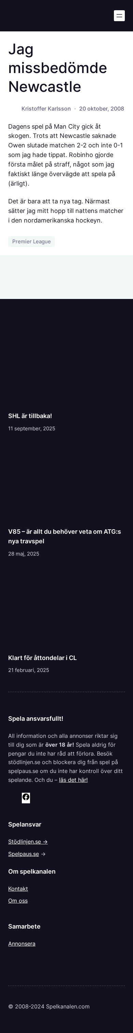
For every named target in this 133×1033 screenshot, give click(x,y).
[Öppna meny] (119, 15)
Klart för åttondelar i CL (42, 657)
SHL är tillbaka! (30, 415)
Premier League (31, 242)
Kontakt (18, 888)
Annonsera (21, 943)
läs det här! (73, 779)
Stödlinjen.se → (28, 841)
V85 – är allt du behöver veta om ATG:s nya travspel (64, 536)
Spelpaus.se (23, 853)
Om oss (18, 900)
